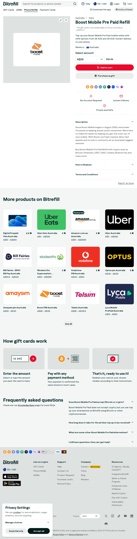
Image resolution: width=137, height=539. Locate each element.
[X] (106, 516)
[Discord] (106, 524)
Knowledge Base (26, 405)
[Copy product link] (61, 20)
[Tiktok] (119, 516)
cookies (17, 512)
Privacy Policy (58, 534)
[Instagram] (112, 516)
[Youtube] (125, 516)
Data (91, 17)
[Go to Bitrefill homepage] (10, 4)
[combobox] (47, 3)
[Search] (74, 3)
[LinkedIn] (131, 516)
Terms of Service (75, 534)
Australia (80, 17)
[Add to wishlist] (66, 20)
